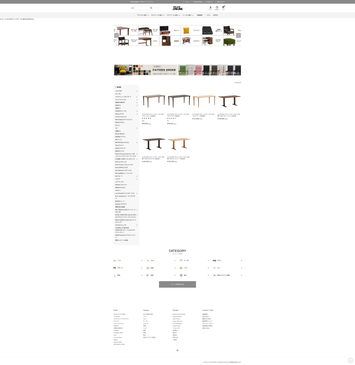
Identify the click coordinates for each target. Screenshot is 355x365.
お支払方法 (205, 316)
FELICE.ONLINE (212, 362)
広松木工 (116, 326)
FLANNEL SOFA (118, 332)
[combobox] (139, 8)
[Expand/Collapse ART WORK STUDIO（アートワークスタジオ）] (137, 210)
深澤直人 (175, 330)
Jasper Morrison (178, 321)
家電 (144, 332)
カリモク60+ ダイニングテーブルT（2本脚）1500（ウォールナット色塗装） (229, 115)
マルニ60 (116, 321)
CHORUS (116, 330)
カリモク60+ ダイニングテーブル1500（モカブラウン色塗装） (178, 115)
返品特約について (207, 321)
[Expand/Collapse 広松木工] (137, 105)
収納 (144, 326)
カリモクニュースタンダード (121, 319)
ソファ (145, 316)
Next (238, 35)
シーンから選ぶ (187, 15)
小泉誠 (175, 339)
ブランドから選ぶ (142, 15)
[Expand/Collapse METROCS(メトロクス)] (137, 142)
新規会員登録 (198, 1)
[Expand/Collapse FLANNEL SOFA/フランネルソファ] (137, 159)
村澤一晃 (175, 337)
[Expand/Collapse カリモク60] (137, 91)
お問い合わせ (221, 1)
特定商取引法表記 (207, 326)
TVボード (145, 323)
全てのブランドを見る (119, 314)
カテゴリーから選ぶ (157, 15)
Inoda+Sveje (176, 326)
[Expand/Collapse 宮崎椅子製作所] (137, 102)
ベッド (145, 328)
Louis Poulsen (118, 337)
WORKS (215, 15)
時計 (144, 335)
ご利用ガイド (209, 1)
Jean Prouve (176, 319)
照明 (144, 330)
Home (2, 19)
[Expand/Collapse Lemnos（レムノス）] (137, 225)
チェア (145, 319)
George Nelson (177, 316)
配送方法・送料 (206, 319)
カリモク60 (117, 316)
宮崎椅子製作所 (118, 328)
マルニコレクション (119, 323)
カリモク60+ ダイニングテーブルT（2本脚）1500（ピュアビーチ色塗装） (178, 158)
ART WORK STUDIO (119, 344)
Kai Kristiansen (177, 323)
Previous (116, 35)
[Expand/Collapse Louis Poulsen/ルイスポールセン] (137, 193)
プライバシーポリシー (208, 323)
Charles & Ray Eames (179, 314)
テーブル (145, 321)
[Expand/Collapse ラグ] (137, 128)
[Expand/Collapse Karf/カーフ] (137, 176)
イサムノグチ (176, 328)
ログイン (187, 1)
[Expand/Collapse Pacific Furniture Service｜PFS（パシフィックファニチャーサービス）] (137, 154)
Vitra (115, 335)
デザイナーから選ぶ (172, 15)
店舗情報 (199, 15)
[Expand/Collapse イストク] (137, 179)
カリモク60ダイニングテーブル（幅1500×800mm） (19, 19)
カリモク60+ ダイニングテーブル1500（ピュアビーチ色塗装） (203, 115)
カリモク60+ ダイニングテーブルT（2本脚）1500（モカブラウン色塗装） (153, 158)
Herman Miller (118, 342)
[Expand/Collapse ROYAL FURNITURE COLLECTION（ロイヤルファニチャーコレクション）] (137, 215)
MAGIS (116, 339)
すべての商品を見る (177, 284)
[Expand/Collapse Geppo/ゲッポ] (137, 114)
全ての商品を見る (148, 314)
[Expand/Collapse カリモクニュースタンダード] (137, 97)
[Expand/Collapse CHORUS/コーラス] (137, 111)
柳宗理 (175, 335)
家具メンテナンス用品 (149, 337)
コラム (208, 15)
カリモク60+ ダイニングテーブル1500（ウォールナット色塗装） (153, 115)
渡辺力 (175, 332)
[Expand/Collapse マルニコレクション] (137, 99)
